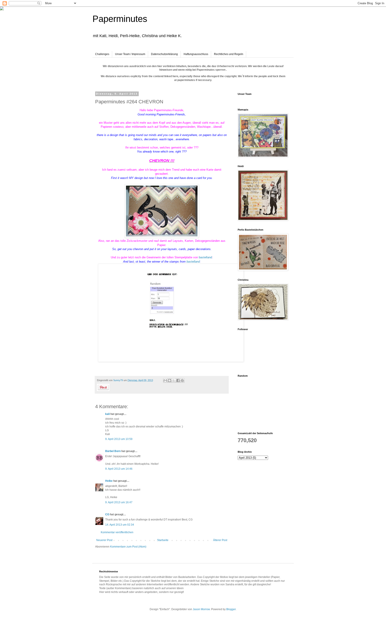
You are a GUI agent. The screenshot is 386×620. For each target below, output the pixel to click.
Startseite (162, 540)
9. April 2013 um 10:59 (118, 439)
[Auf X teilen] (174, 380)
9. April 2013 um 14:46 (118, 468)
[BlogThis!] (169, 380)
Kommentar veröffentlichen (117, 532)
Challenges (102, 54)
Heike (109, 480)
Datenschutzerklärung (164, 54)
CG (107, 514)
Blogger (231, 609)
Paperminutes (119, 19)
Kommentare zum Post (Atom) (128, 546)
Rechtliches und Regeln (228, 54)
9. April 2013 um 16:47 (118, 502)
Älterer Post (220, 540)
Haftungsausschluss (196, 54)
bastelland (205, 257)
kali (107, 414)
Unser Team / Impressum (130, 54)
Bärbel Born (113, 451)
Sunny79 (118, 380)
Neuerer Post (104, 540)
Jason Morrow (201, 609)
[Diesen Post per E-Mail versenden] (165, 380)
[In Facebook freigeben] (178, 380)
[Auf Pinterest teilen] (182, 380)
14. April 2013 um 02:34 (119, 524)
